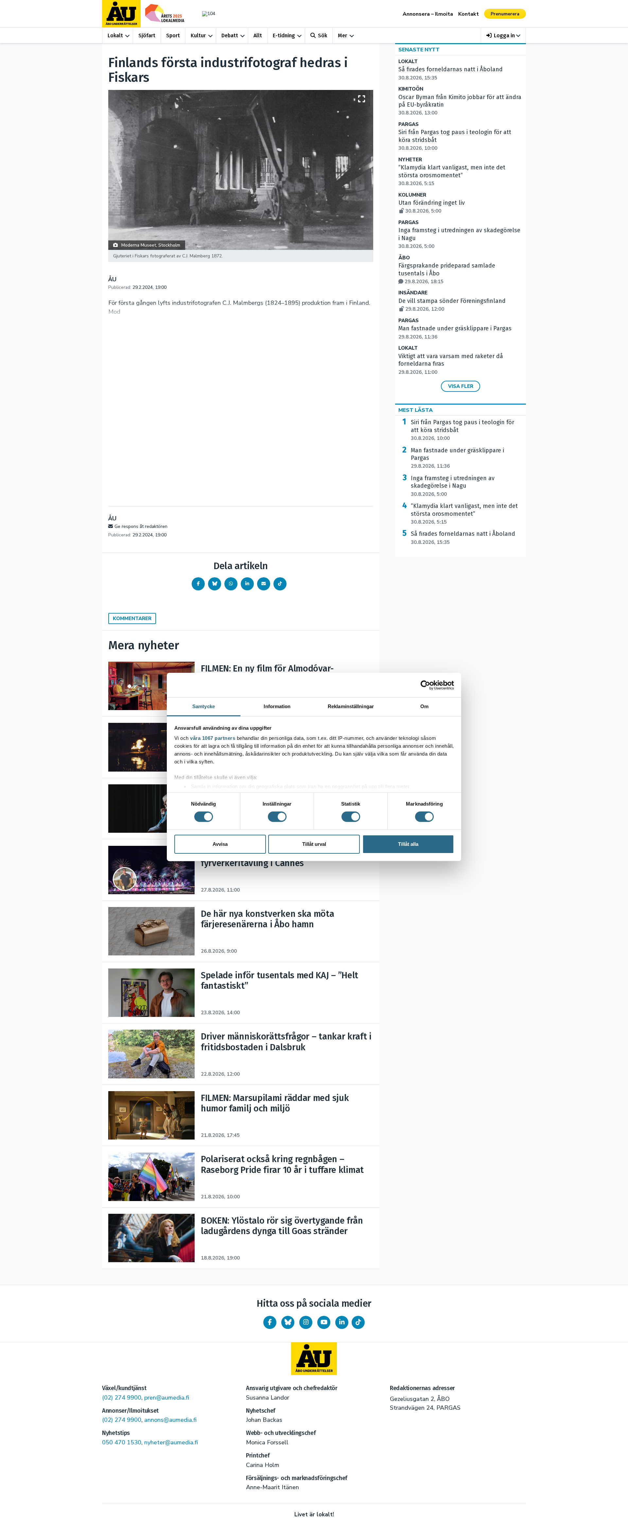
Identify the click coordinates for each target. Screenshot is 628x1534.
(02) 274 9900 (121, 1398)
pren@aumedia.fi (166, 1398)
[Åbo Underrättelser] (314, 1358)
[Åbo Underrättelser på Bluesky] (287, 1322)
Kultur (198, 35)
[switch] (277, 816)
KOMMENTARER (132, 618)
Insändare (412, 293)
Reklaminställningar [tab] (351, 706)
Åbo (404, 258)
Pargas (408, 124)
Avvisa (220, 844)
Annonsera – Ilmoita (428, 14)
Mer (342, 35)
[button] (503, 35)
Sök (322, 35)
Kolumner (412, 195)
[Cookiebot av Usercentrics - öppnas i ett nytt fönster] (425, 685)
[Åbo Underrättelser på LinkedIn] (341, 1322)
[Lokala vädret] (205, 13)
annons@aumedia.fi (170, 1420)
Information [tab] (277, 706)
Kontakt (468, 14)
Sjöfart (146, 35)
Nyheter (410, 160)
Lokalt (115, 35)
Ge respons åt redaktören (140, 526)
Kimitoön (410, 89)
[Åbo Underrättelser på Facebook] (269, 1322)
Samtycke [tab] (203, 706)
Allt (257, 35)
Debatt (229, 35)
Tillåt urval (314, 844)
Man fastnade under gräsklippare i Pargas (457, 458)
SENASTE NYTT (419, 49)
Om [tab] (424, 706)
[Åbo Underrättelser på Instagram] (305, 1322)
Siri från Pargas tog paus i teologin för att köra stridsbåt (462, 430)
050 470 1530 (121, 1442)
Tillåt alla (408, 844)
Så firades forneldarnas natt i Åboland (463, 537)
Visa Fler (460, 386)
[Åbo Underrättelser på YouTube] (323, 1322)
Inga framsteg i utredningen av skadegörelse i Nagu (453, 486)
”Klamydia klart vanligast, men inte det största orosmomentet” (451, 175)
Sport (173, 35)
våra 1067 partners (212, 738)
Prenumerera (505, 14)
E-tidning (284, 35)
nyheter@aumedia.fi (171, 1442)
